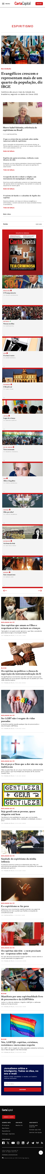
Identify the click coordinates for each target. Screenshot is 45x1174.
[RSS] (42, 1143)
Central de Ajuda (35, 1132)
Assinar (22, 1089)
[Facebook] (3, 1143)
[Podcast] (37, 1143)
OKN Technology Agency (22, 1158)
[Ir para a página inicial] (22, 4)
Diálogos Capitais (8, 1134)
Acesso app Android (33, 1126)
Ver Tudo (39, 224)
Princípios (5, 1125)
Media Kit (19, 1125)
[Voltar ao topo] (41, 1153)
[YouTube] (13, 1143)
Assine (39, 3)
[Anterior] (5, 591)
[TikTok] (28, 1143)
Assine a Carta (9, 1117)
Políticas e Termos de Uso (9, 1154)
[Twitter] (8, 1143)
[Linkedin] (23, 1143)
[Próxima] (40, 591)
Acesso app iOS (35, 1129)
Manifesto (5, 1128)
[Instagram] (18, 1143)
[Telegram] (33, 1143)
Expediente (6, 1131)
